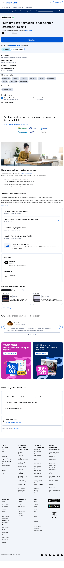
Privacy (35, 509)
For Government (6, 530)
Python (4, 470)
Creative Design (23, 82)
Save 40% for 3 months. (45, 11)
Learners (20, 502)
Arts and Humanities (18, 7)
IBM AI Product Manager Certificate (23, 481)
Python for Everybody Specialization (37, 490)
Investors (36, 504)
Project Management (7, 468)
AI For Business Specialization (37, 454)
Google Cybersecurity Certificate (21, 453)
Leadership (5, 506)
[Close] (59, 10)
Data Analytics (5, 456)
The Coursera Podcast (21, 512)
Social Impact (5, 537)
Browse (8, 7)
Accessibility (37, 514)
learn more (16, 428)
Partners (20, 504)
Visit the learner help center (14, 422)
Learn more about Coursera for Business (16, 124)
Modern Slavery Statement (38, 527)
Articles (36, 519)
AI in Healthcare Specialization (37, 463)
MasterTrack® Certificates (5, 521)
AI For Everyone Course (38, 458)
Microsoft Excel (6, 465)
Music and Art (29, 7)
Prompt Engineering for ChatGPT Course (39, 485)
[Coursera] (11, 2)
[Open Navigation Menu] (3, 3)
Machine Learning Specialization (38, 481)
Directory (36, 521)
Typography (24, 78)
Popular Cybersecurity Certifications (52, 486)
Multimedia (15, 78)
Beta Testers (21, 506)
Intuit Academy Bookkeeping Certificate (21, 490)
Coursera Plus (5, 514)
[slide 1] (28, 334)
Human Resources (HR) (6, 462)
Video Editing (13, 82)
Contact (36, 516)
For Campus (5, 532)
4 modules (5, 55)
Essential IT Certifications (52, 468)
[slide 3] (33, 334)
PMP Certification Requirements (53, 481)
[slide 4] (35, 334)
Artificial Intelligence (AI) (7, 450)
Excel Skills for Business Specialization (37, 472)
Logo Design (33, 78)
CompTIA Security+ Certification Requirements (54, 463)
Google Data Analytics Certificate (23, 458)
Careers (4, 509)
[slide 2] (30, 334)
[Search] (51, 3)
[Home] (2, 7)
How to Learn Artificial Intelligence (54, 477)
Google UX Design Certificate (22, 473)
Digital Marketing (6, 459)
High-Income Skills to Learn (54, 473)
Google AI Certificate (23, 450)
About (3, 502)
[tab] (6, 290)
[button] (13, 278)
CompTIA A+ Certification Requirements (52, 457)
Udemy (4, 542)
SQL (3, 473)
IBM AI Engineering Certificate (22, 477)
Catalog (4, 511)
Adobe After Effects (7, 89)
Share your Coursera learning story (54, 491)
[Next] (61, 327)
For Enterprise (6, 527)
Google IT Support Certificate (22, 463)
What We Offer (6, 504)
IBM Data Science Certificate (22, 485)
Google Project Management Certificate (22, 467)
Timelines (4, 82)
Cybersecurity (5, 454)
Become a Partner (6, 535)
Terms (35, 506)
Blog (19, 509)
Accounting (5, 447)
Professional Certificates (5, 517)
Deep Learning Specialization (37, 467)
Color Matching (6, 78)
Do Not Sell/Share (38, 530)
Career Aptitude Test (54, 450)
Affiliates (36, 524)
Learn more (24, 45)
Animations (41, 78)
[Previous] (3, 327)
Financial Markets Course (38, 477)
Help (35, 511)
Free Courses (5, 540)
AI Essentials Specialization (37, 450)
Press (35, 502)
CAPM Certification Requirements (54, 453)
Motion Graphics (51, 78)
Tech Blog (20, 516)
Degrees (4, 525)
